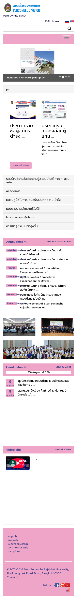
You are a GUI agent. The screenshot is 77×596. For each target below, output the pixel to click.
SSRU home (51, 21)
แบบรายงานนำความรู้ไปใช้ (23, 208)
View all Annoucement (58, 241)
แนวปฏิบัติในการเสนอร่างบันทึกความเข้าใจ (33, 199)
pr (7, 89)
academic (13, 191)
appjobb (13, 540)
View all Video (63, 449)
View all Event (63, 367)
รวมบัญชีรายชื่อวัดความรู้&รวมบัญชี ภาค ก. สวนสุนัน (37, 180)
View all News (21, 165)
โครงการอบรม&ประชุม (20, 217)
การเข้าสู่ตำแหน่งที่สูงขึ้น (22, 226)
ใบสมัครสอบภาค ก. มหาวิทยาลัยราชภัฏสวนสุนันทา (18, 547)
